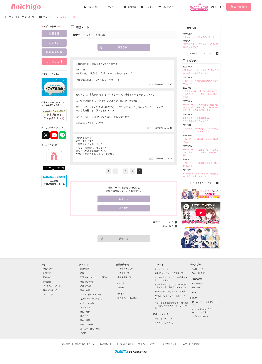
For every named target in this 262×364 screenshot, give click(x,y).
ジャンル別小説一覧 (52, 286)
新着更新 (47, 282)
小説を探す (93, 6)
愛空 (151, 158)
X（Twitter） (197, 283)
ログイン (219, 6)
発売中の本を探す (125, 269)
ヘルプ (184, 344)
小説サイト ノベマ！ (201, 316)
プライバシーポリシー (148, 344)
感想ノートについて (163, 222)
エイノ (150, 84)
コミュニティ (49, 294)
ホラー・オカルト (88, 303)
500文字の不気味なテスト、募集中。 (171, 291)
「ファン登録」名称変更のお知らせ (198, 37)
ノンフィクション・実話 (91, 294)
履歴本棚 (54, 33)
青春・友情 (85, 290)
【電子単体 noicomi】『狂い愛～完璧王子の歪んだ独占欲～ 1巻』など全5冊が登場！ (200, 94)
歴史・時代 (85, 312)
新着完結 (47, 273)
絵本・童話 (85, 320)
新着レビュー (49, 277)
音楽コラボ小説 (50, 290)
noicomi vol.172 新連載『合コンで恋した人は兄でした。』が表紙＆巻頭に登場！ (200, 152)
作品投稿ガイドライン (85, 344)
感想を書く (124, 47)
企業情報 (196, 344)
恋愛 (82, 273)
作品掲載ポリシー (107, 344)
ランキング (113, 6)
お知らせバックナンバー (201, 53)
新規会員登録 (239, 6)
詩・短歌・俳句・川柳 (90, 329)
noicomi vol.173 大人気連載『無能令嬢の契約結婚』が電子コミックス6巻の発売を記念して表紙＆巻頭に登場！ (200, 107)
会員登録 (124, 208)
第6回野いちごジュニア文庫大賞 (169, 273)
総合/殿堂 (84, 269)
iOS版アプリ (197, 269)
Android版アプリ (199, 273)
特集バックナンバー (163, 319)
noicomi (121, 288)
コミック (149, 6)
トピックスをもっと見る (201, 183)
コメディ (84, 316)
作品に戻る (168, 226)
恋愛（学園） (86, 286)
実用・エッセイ (87, 324)
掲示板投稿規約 (127, 344)
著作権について (169, 344)
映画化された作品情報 (127, 298)
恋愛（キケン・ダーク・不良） (94, 277)
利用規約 (66, 344)
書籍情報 (132, 6)
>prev (108, 171)
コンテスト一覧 (161, 269)
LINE (194, 292)
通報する (124, 238)
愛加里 (98, 35)
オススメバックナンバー (165, 323)
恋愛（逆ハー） (87, 282)
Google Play (59, 168)
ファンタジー (86, 307)
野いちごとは (54, 61)
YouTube (196, 288)
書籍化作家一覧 (124, 277)
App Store (48, 168)
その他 (83, 333)
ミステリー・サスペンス (91, 299)
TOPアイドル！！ (83, 35)
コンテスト (168, 6)
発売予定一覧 (123, 273)
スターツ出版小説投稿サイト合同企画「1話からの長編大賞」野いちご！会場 (171, 305)
